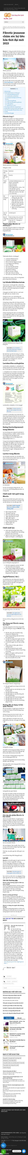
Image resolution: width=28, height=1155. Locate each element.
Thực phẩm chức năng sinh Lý (10, 1065)
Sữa (22, 1062)
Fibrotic (8, 981)
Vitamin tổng (6, 1067)
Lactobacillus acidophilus (11, 96)
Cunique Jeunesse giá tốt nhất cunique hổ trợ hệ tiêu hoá (14, 410)
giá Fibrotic (14, 981)
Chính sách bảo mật (8, 4)
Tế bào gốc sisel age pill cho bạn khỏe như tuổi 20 (13, 1003)
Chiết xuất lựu (9, 103)
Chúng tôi (11, 1058)
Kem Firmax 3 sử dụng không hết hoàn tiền (11, 1010)
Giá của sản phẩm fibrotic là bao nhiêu (13, 110)
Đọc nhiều (8, 1018)
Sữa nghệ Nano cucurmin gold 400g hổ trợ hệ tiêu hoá (14, 614)
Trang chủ (5, 26)
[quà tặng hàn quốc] (14, 16)
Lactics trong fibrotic (10, 100)
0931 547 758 (10, 918)
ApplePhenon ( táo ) (10, 105)
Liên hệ (16, 4)
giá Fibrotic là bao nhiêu (8, 983)
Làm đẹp (18, 1058)
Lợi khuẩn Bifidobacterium (12, 94)
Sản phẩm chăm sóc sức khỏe (18, 26)
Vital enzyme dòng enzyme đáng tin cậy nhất (12, 995)
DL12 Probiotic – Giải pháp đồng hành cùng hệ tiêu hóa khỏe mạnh (14, 349)
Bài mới (19, 1018)
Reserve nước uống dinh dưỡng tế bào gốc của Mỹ (13, 1013)
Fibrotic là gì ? (7, 91)
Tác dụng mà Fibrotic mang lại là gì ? (12, 107)
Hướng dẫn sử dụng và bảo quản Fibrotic (13, 108)
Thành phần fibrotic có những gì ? (12, 93)
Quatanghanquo (8, 82)
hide (16, 88)
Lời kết (6, 111)
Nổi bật (5, 1060)
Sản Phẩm (10, 26)
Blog (5, 1058)
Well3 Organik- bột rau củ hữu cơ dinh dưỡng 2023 (13, 507)
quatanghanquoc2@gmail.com (10, 1145)
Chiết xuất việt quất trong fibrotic (13, 102)
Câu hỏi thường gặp (9, 113)
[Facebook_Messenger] (24, 1151)
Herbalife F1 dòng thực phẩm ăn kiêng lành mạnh (13, 1008)
